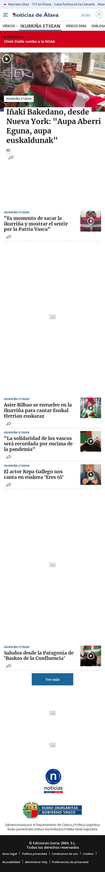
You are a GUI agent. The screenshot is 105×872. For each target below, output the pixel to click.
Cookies (88, 853)
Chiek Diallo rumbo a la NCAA (29, 41)
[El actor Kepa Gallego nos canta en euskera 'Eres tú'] (90, 474)
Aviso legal (9, 853)
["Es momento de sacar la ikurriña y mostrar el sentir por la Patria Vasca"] (90, 221)
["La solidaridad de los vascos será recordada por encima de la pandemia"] (90, 441)
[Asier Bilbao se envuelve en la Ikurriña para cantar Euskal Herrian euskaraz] (90, 408)
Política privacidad (34, 853)
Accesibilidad (11, 862)
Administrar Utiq (36, 862)
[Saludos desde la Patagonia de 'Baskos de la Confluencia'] (90, 656)
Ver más (53, 679)
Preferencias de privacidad (70, 862)
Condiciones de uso (65, 853)
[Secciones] (5, 15)
